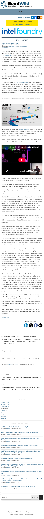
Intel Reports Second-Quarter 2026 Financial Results (16, 458)
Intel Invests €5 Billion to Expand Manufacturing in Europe (18, 486)
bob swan (8, 339)
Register (21, 17)
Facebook (4, 410)
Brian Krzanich (9, 55)
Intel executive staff (22, 82)
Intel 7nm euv (10, 343)
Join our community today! (22, 24)
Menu (23, 12)
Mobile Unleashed (24, 129)
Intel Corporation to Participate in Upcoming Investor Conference (20, 427)
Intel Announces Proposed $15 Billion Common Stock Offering (19, 445)
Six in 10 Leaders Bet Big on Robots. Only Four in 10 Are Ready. (19, 432)
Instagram (4, 418)
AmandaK (8, 428)
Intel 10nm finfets (26, 339)
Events (9, 46)
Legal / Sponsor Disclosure (17, 514)
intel (15, 339)
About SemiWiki (29, 514)
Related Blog (5, 317)
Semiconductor (23, 46)
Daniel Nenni (6, 45)
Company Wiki (5, 402)
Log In (27, 17)
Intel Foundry (15, 46)
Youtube (3, 416)
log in (16, 364)
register (10, 364)
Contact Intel (5, 406)
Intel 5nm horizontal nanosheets (24, 341)
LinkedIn (3, 414)
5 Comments (5, 47)
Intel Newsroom (5, 404)
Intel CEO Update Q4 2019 (10, 43)
